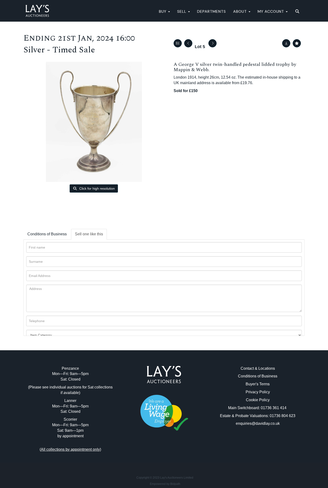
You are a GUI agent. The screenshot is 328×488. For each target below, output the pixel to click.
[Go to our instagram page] (174, 452)
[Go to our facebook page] (154, 452)
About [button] (240, 11)
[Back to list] (178, 43)
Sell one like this (89, 234)
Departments (211, 11)
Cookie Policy (258, 400)
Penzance (70, 368)
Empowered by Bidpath (165, 484)
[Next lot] (212, 43)
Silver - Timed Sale (59, 50)
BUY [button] (163, 11)
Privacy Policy (258, 392)
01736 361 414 (274, 408)
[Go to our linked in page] (164, 452)
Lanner (70, 401)
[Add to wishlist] (297, 43)
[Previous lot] (188, 43)
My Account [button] (271, 11)
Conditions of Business (47, 234)
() (70, 449)
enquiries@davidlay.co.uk (258, 423)
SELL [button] (182, 11)
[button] (297, 11)
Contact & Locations (258, 368)
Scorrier (70, 419)
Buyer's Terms (258, 384)
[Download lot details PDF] (286, 43)
